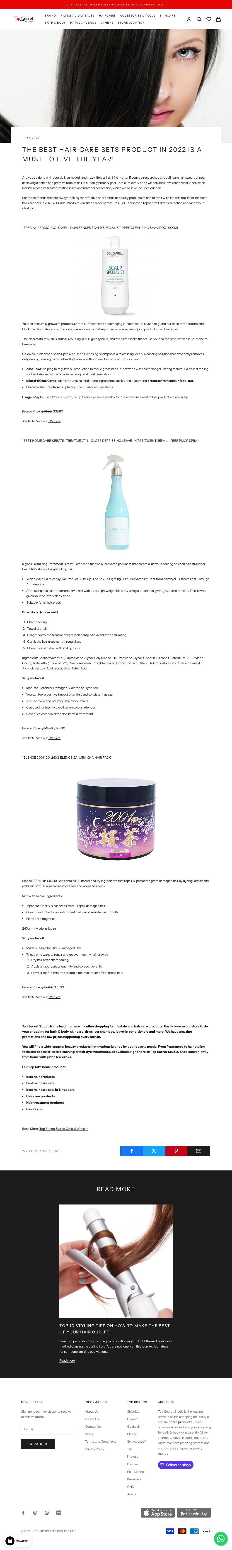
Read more (67, 1360)
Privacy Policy (94, 1449)
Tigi (129, 1449)
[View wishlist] (208, 19)
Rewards (23, 1541)
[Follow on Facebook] (23, 1513)
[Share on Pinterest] (176, 1151)
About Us (91, 1411)
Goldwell (133, 1426)
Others (107, 22)
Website (54, 421)
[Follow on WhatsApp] (47, 1513)
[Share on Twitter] (154, 1151)
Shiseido (133, 1411)
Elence (132, 1434)
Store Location (131, 22)
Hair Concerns (83, 22)
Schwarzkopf (136, 1441)
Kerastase (134, 1479)
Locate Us (92, 1419)
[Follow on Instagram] (35, 1513)
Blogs (89, 1434)
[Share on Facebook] (132, 1151)
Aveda (131, 1494)
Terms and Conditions (100, 1441)
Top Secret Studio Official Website (63, 1129)
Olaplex (132, 1419)
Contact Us (93, 1426)
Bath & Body (55, 22)
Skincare (168, 15)
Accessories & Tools (137, 15)
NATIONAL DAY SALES (77, 15)
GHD (130, 1487)
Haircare (107, 15)
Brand (50, 15)
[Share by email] (199, 1151)
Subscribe (38, 1444)
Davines (133, 1464)
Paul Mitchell (136, 1472)
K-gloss (132, 1456)
